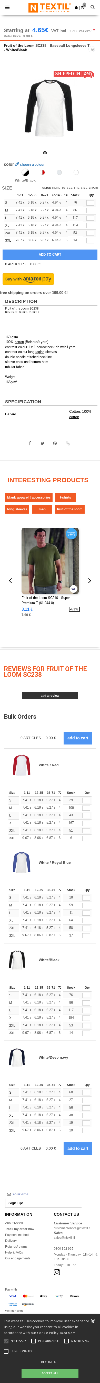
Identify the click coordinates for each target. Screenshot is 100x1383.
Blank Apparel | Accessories (29, 497)
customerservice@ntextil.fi (72, 1228)
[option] (50, 108)
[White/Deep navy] (76, 172)
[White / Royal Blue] (59, 172)
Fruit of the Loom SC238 (22, 308)
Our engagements (17, 1258)
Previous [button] (11, 111)
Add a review (50, 696)
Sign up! (15, 1203)
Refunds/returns (16, 1246)
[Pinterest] (55, 443)
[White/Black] (25, 172)
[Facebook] (30, 443)
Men (42, 509)
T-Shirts (65, 497)
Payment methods (17, 1235)
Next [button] (92, 111)
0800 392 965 (63, 1248)
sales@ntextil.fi (64, 1237)
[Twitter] (42, 443)
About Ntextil (14, 1223)
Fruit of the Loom (19, 45)
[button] (76, 7)
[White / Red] (42, 172)
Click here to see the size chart (70, 188)
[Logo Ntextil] (49, 7)
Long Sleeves (17, 509)
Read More (67, 1333)
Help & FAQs (14, 1252)
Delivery (11, 1241)
